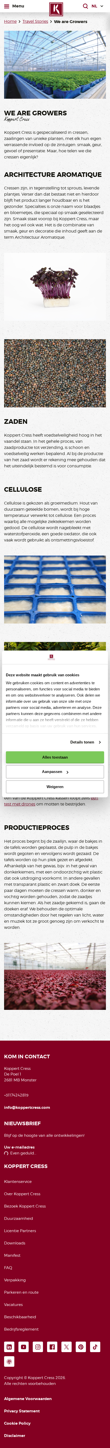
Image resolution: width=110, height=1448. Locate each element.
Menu (18, 6)
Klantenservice (18, 1181)
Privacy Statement (22, 1411)
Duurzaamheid (18, 1218)
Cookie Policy (17, 1423)
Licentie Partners (20, 1231)
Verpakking (15, 1280)
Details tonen (82, 742)
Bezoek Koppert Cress (25, 1206)
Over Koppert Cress (22, 1194)
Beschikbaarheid (20, 1317)
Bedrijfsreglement (21, 1329)
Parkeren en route (21, 1292)
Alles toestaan (55, 757)
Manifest (12, 1255)
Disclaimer (14, 1435)
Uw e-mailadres (19, 1147)
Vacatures (13, 1304)
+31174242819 (16, 1095)
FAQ (8, 1267)
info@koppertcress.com (27, 1107)
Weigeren (55, 787)
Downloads (14, 1243)
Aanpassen (52, 772)
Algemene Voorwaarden (28, 1398)
